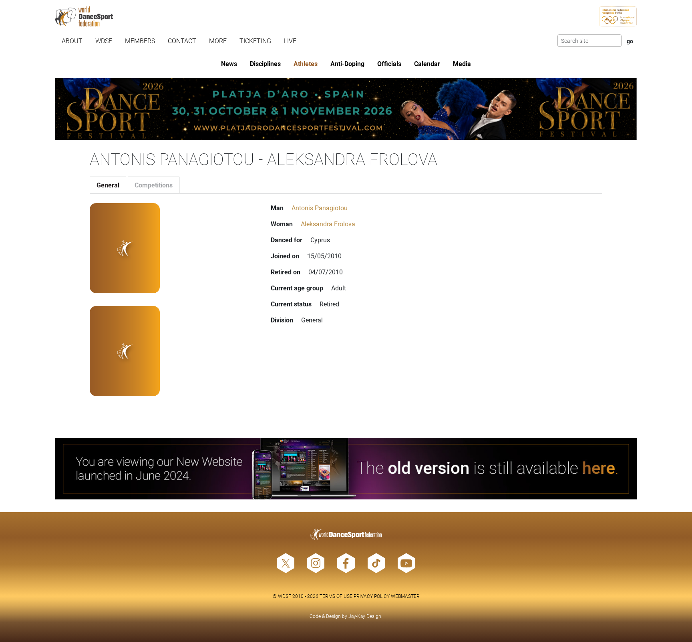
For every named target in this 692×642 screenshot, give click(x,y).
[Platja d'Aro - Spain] (346, 109)
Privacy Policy (372, 596)
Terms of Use (336, 596)
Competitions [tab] (154, 185)
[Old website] (346, 468)
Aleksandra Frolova (328, 223)
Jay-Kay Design (364, 616)
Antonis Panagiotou (320, 207)
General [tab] (108, 185)
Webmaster (405, 596)
